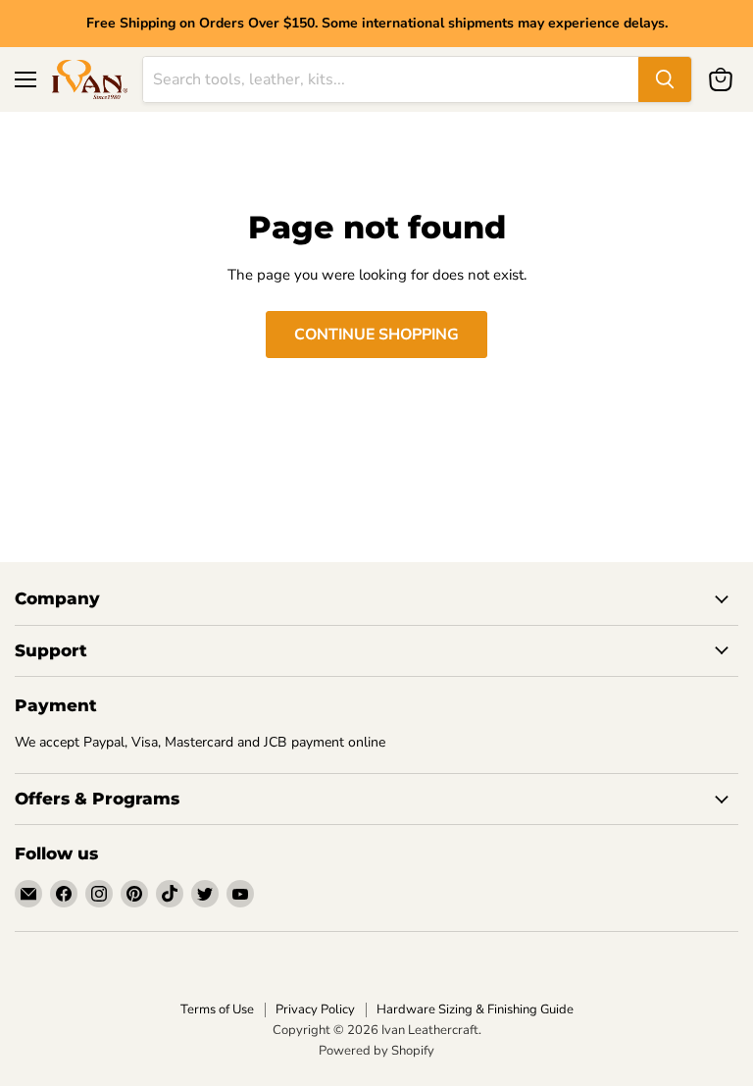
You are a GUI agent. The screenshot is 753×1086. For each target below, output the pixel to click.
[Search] (664, 79)
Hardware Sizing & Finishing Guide (475, 1009)
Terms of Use (217, 1009)
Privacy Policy (315, 1009)
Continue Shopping (376, 334)
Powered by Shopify (376, 1051)
